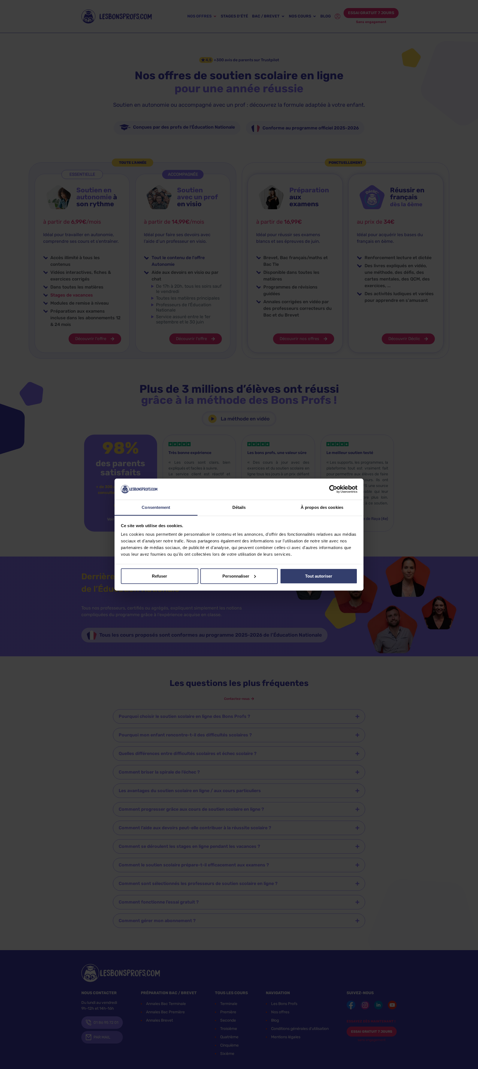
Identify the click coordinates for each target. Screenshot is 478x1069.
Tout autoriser (318, 576)
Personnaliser (235, 576)
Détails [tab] (239, 507)
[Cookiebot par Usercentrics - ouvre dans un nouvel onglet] (333, 489)
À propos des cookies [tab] (322, 507)
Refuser (159, 576)
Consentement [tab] (156, 507)
